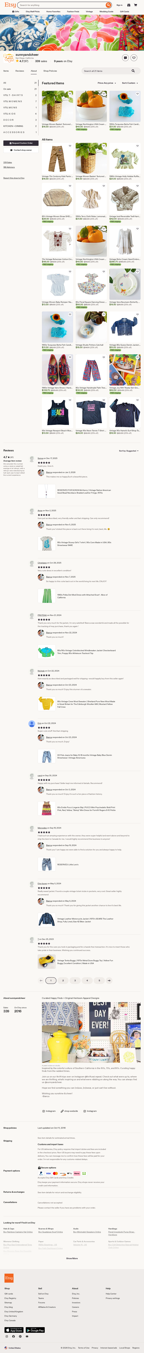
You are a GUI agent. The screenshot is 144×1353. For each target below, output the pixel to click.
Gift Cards (124, 11)
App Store (13, 1330)
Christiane (42, 563)
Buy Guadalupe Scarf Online (50, 1232)
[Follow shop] (133, 57)
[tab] (20, 83)
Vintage (89, 11)
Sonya (40, 458)
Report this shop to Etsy (13, 178)
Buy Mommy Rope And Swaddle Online (17, 1252)
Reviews (19, 71)
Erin (39, 723)
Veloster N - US (80, 1245)
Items (6, 71)
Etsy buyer (42, 883)
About (34, 71)
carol (40, 775)
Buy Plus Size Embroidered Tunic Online (17, 1246)
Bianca (49, 472)
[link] (41, 980)
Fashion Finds (73, 11)
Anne (40, 510)
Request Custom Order (22, 143)
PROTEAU (42, 615)
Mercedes (42, 828)
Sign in (119, 5)
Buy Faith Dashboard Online (50, 1248)
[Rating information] (17, 61)
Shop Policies (50, 71)
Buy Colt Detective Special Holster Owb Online (123, 1246)
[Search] (108, 5)
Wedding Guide (106, 11)
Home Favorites (53, 11)
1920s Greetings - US (47, 1245)
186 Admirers (9, 167)
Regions (136, 1348)
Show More (72, 1258)
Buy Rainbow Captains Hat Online (18, 1232)
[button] (125, 57)
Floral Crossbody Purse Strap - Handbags (121, 1233)
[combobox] (61, 5)
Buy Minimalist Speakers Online (87, 1232)
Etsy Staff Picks (33, 11)
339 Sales (7, 162)
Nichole (41, 671)
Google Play (35, 1330)
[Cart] (135, 5)
